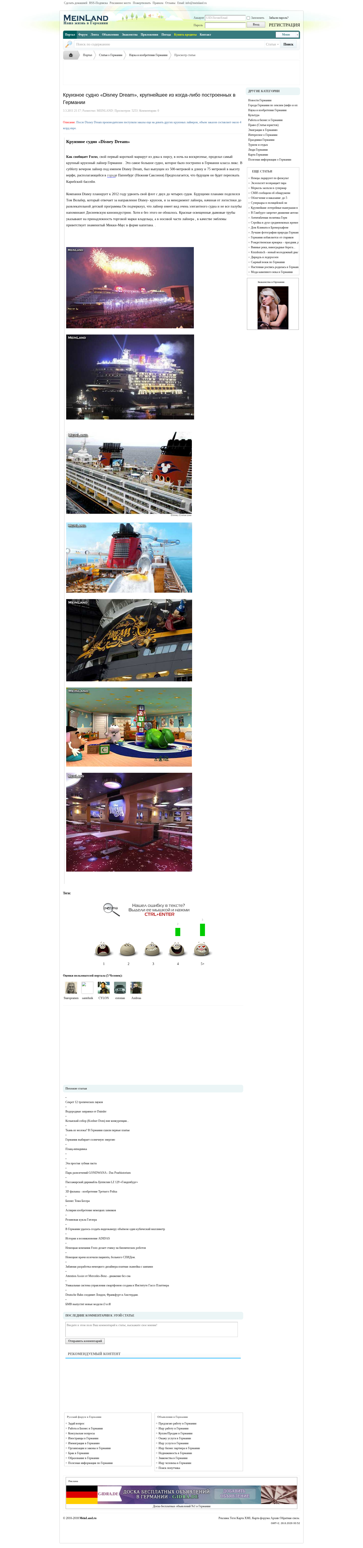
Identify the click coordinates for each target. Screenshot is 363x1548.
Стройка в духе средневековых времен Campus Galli (274, 222)
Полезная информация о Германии (269, 159)
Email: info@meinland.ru (192, 3)
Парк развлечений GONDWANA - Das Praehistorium (98, 1172)
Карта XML (244, 1518)
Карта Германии (258, 154)
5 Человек (114, 975)
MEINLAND (105, 110)
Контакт (205, 34)
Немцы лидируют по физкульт (270, 178)
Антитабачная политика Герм (269, 217)
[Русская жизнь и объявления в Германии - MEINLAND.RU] (87, 24)
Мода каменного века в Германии (272, 272)
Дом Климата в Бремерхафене (269, 227)
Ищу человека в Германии (175, 1463)
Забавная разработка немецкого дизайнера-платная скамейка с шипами (109, 1266)
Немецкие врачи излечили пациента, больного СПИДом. (100, 1257)
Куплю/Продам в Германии (175, 1433)
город (111, 175)
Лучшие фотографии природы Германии (274, 232)
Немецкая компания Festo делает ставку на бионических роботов (105, 1248)
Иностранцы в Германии (83, 1438)
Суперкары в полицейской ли (269, 203)
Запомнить (257, 18)
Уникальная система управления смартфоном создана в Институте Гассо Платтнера (117, 1285)
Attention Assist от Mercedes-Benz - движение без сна (97, 1276)
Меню (286, 34)
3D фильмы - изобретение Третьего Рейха (91, 1191)
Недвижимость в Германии (175, 1453)
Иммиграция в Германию (84, 1443)
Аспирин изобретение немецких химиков (90, 1210)
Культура (253, 115)
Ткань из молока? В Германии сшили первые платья (97, 1130)
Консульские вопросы (81, 1433)
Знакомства (130, 34)
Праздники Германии (261, 140)
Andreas (136, 998)
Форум (82, 34)
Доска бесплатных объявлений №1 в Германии (181, 1506)
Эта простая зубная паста (81, 1163)
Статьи (271, 44)
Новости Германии (259, 100)
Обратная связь (289, 1518)
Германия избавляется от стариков (272, 237)
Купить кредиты (185, 34)
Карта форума (261, 1518)
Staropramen (71, 998)
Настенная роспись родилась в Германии (274, 267)
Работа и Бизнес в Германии (85, 1428)
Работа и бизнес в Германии (265, 120)
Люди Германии (258, 149)
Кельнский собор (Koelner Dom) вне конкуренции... (97, 1121)
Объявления (110, 34)
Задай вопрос (76, 1423)
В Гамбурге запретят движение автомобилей (274, 212)
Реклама (224, 1518)
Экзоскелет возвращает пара (268, 183)
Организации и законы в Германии (89, 1448)
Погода (166, 34)
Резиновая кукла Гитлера (81, 1219)
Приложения (149, 34)
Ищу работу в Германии (173, 1428)
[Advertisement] (181, 73)
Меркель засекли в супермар (268, 188)
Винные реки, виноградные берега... (273, 247)
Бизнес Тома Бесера (77, 1201)
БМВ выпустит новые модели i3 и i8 (88, 1304)
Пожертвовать (142, 3)
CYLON (104, 998)
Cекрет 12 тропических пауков (84, 1102)
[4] (87, 987)
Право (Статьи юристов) (263, 125)
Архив (275, 1518)
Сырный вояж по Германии (268, 262)
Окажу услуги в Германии (175, 1438)
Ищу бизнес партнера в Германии (179, 1448)
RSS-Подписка (98, 3)
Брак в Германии (78, 1453)
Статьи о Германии (110, 55)
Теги (233, 1518)
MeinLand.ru (88, 1518)
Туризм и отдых (258, 144)
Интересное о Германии (262, 135)
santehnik (87, 998)
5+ (202, 945)
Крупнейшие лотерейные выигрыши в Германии (274, 207)
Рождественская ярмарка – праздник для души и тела (274, 242)
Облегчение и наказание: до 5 (269, 198)
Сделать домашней (75, 3)
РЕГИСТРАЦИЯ (284, 24)
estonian (120, 998)
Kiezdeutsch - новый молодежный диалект (274, 252)
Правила (158, 3)
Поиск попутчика (169, 1468)
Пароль (198, 25)
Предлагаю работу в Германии (177, 1423)
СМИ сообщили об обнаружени (270, 193)
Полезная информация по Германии (90, 1463)
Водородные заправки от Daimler (85, 1111)
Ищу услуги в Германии (173, 1443)
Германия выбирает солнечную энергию (90, 1139)
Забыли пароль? (278, 18)
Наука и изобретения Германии (148, 55)
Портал (70, 34)
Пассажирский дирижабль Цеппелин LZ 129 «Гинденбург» (101, 1182)
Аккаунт (199, 18)
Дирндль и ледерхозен (264, 257)
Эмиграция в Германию (263, 130)
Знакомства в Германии (173, 1458)
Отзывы (170, 3)
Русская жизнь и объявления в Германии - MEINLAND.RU (72, 55)
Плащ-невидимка (76, 1149)
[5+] (71, 987)
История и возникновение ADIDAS (87, 1238)
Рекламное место (120, 3)
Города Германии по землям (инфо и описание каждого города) (273, 105)
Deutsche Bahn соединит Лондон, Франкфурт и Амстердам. (102, 1295)
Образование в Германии (83, 1458)
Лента (95, 34)
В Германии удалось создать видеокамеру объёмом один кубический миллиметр (115, 1229)
